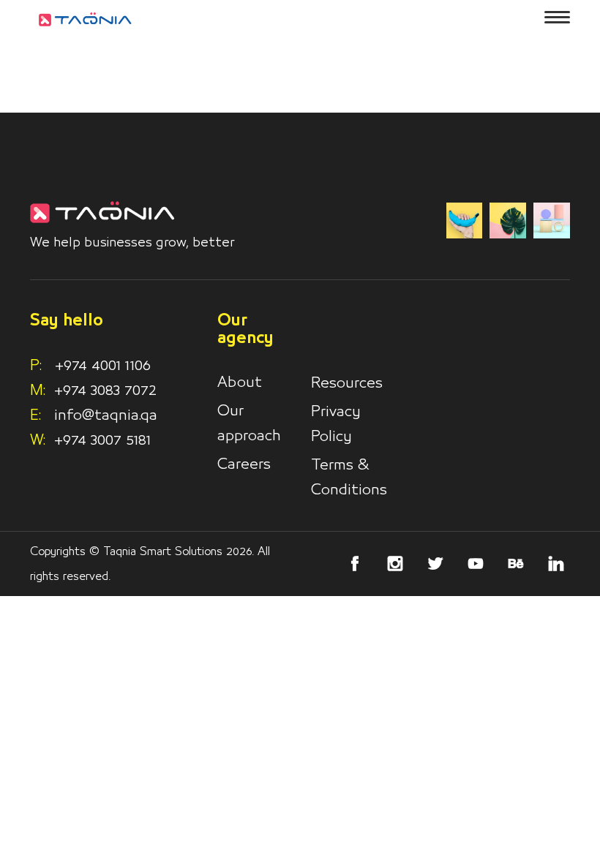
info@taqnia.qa (105, 415)
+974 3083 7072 (105, 390)
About (239, 382)
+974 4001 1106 (90, 365)
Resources (347, 383)
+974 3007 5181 (102, 440)
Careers (244, 464)
